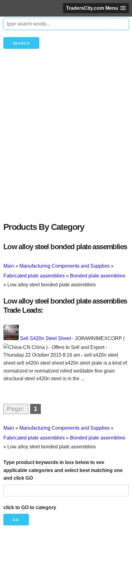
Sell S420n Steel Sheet (45, 338)
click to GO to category (29, 507)
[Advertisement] (66, 146)
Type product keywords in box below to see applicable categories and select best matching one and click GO (63, 470)
